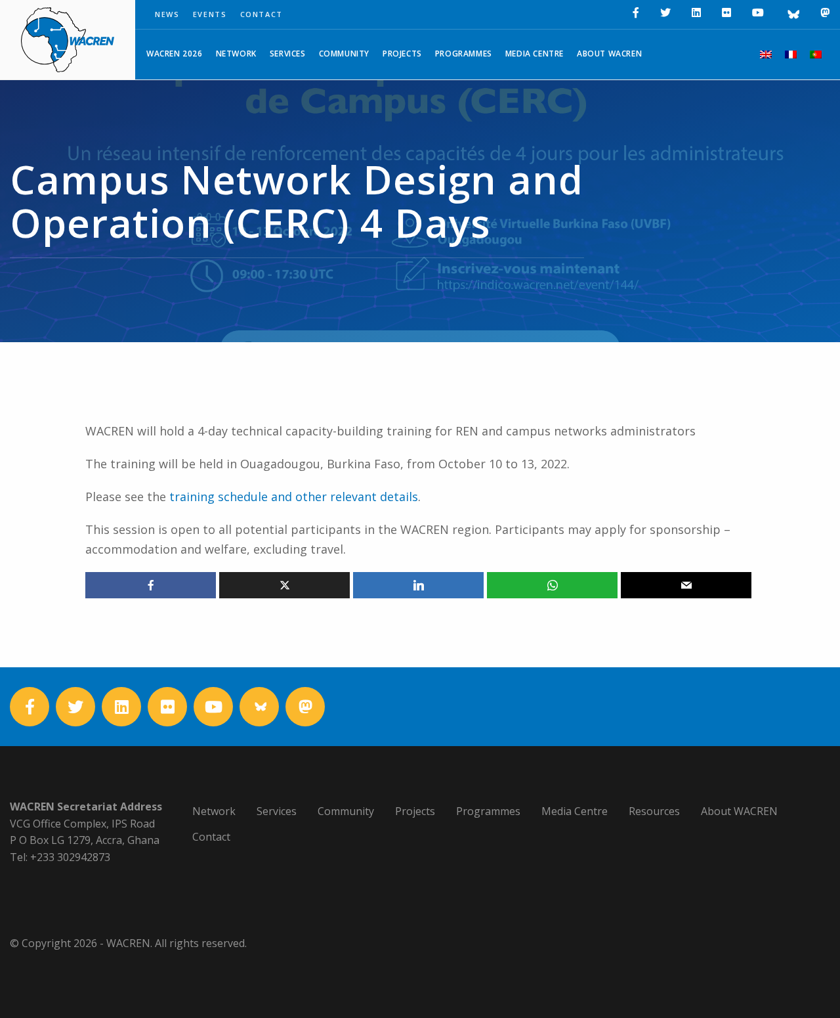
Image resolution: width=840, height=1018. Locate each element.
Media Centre (534, 53)
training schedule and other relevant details (293, 496)
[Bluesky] (792, 14)
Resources (654, 811)
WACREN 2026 (174, 53)
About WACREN (609, 53)
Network (236, 53)
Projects (402, 53)
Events (210, 14)
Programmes (463, 53)
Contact (262, 14)
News (167, 14)
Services (288, 53)
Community (344, 53)
